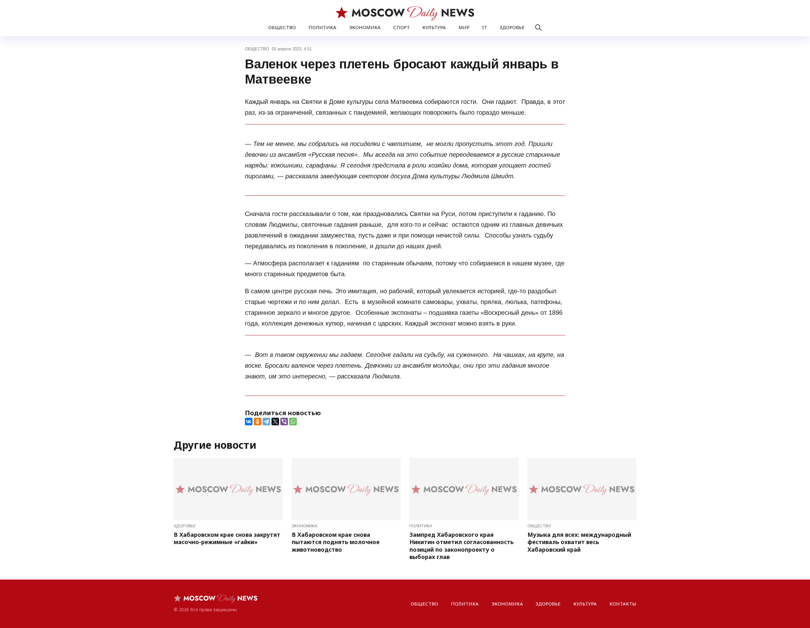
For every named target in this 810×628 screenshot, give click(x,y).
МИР (464, 27)
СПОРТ (401, 27)
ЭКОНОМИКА (365, 27)
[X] (275, 421)
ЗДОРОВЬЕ (512, 27)
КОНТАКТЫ (622, 603)
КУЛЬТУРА (434, 27)
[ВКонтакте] (248, 421)
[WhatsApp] (293, 421)
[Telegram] (266, 421)
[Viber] (284, 421)
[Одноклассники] (257, 421)
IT (484, 27)
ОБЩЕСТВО (282, 27)
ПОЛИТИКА (322, 27)
